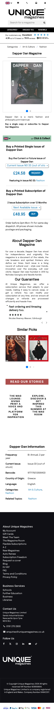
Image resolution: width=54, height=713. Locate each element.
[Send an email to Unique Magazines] (18, 3)
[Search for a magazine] (44, 22)
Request (36, 173)
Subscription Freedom (15, 557)
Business (8, 597)
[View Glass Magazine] (16, 348)
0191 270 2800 (13, 626)
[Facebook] (4, 644)
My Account (9, 531)
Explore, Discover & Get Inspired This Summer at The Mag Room (38, 405)
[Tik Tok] (36, 644)
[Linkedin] (23, 644)
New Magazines (11, 551)
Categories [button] (12, 30)
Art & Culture (35, 490)
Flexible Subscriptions (14, 544)
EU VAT (6, 567)
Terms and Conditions (15, 574)
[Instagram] (17, 644)
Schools (7, 590)
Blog (5, 564)
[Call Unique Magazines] (27, 3)
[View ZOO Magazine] (38, 348)
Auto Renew (9, 554)
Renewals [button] (42, 30)
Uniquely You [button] (28, 30)
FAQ (5, 570)
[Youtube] (30, 644)
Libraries (7, 600)
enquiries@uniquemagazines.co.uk (25, 632)
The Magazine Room (14, 541)
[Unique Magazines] (27, 660)
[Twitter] (10, 644)
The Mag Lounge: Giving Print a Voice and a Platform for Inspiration (15, 406)
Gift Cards (8, 534)
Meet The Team (11, 537)
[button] (45, 3)
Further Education (12, 593)
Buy (33, 214)
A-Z (4, 547)
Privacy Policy (10, 577)
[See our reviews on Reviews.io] (27, 36)
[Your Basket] (36, 3)
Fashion (10, 493)
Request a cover (12, 560)
